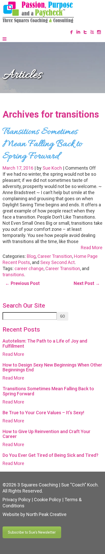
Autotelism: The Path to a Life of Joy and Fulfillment (45, 343)
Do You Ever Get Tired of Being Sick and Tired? (50, 455)
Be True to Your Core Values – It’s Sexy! (43, 412)
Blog (31, 256)
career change (29, 268)
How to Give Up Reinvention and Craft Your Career (46, 434)
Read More (91, 247)
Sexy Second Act (57, 262)
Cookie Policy (47, 499)
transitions (13, 274)
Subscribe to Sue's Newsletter (32, 532)
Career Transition (54, 256)
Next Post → (87, 283)
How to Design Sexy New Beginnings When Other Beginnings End (52, 367)
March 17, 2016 (18, 168)
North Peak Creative (46, 514)
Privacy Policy (17, 499)
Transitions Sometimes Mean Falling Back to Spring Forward (42, 144)
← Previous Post (22, 283)
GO (62, 316)
